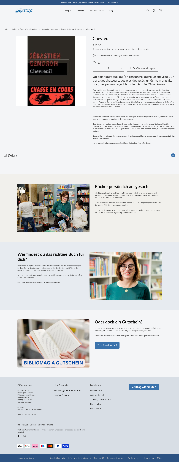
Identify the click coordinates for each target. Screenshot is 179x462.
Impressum (95, 408)
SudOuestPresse (154, 84)
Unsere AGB (96, 390)
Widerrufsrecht (97, 395)
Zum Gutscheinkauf (107, 345)
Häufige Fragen (61, 395)
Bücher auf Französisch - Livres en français (30, 29)
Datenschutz (96, 404)
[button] (68, 10)
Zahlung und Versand (100, 399)
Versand (116, 49)
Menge (97, 62)
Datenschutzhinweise (116, 458)
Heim (6, 29)
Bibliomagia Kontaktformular (68, 390)
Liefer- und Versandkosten (79, 458)
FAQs (159, 458)
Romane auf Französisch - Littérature (67, 29)
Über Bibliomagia (57, 458)
